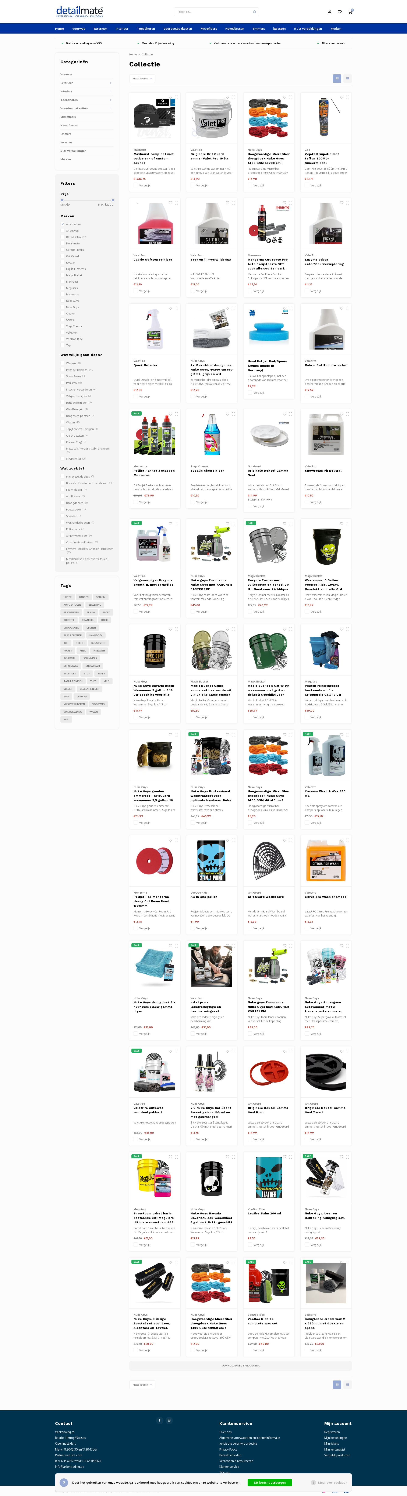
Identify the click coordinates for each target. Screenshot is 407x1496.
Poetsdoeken (76, 509)
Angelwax (72, 230)
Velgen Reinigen (78, 396)
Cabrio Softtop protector (326, 365)
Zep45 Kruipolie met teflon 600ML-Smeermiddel (322, 158)
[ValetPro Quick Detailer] (154, 329)
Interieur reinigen (79, 369)
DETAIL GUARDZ (76, 237)
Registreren (332, 1432)
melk (83, 650)
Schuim (100, 597)
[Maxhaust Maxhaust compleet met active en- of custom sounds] (154, 118)
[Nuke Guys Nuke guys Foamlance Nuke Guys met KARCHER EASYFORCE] (211, 544)
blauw (91, 612)
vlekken (82, 696)
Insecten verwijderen (81, 389)
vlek (66, 696)
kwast (68, 650)
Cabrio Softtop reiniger (153, 259)
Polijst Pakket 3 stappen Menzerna (154, 473)
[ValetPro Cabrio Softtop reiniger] (154, 223)
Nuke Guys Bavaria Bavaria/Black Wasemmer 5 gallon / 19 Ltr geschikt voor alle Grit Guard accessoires (212, 1218)
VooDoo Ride (74, 339)
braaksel (88, 620)
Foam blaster (76, 489)
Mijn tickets (331, 1443)
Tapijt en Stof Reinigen (82, 429)
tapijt (101, 673)
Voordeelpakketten (177, 28)
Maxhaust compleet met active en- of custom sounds (154, 158)
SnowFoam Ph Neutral (323, 470)
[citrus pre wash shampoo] (326, 861)
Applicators (75, 496)
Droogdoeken (77, 503)
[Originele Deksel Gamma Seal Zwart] (326, 1072)
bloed (106, 612)
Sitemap (224, 1472)
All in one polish (204, 896)
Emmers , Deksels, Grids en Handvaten (89, 550)
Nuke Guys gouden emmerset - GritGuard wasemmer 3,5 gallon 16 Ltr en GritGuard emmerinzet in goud (153, 796)
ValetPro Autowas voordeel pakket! (148, 1110)
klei (66, 643)
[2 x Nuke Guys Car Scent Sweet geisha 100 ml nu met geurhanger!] (211, 1072)
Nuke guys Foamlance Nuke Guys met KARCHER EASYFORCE (211, 584)
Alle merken (73, 224)
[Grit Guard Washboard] (269, 861)
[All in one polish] (211, 861)
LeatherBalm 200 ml (265, 1213)
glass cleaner (73, 635)
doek (104, 620)
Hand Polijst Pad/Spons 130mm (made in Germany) (267, 366)
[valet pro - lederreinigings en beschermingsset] (211, 966)
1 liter (68, 597)
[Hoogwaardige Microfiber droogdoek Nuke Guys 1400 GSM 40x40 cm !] (269, 755)
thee (93, 681)
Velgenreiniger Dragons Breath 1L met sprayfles (154, 582)
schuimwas (71, 665)
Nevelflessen (234, 28)
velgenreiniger (89, 688)
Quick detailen (77, 435)
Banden (84, 597)
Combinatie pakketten (82, 542)
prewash (99, 650)
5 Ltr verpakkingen (308, 28)
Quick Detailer (146, 365)
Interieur (122, 28)
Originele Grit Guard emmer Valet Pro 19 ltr (209, 156)
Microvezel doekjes (80, 476)
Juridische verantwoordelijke (238, 1443)
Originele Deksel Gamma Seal (268, 473)
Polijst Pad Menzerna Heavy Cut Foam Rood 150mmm (151, 901)
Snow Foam (75, 376)
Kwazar (70, 262)
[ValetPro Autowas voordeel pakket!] (154, 1072)
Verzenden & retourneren (236, 1461)
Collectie (147, 54)
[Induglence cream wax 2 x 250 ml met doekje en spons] (326, 1283)
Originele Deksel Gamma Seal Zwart (325, 1110)
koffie (80, 643)
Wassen (73, 363)
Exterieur (100, 28)
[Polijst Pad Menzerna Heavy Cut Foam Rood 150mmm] (154, 861)
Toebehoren (146, 28)
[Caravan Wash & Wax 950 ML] (326, 755)
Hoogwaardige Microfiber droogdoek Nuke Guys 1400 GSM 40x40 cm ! (269, 796)
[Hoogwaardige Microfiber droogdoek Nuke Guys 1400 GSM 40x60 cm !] (211, 1283)
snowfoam (93, 665)
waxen (93, 711)
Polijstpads (75, 529)
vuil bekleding (73, 711)
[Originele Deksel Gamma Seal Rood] (269, 1072)
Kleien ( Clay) (76, 442)
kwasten (279, 28)
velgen (68, 688)
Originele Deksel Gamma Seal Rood (268, 1110)
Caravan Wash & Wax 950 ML (325, 793)
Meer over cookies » (332, 1482)
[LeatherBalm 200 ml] (269, 1177)
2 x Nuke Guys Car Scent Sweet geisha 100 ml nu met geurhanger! (211, 1112)
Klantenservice (229, 1466)
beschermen (71, 612)
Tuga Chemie (74, 326)
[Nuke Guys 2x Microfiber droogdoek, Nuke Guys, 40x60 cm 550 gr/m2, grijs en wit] (211, 329)
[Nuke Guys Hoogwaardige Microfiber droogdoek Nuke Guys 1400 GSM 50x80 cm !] (269, 118)
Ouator (70, 313)
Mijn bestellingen (335, 1438)
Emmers (259, 28)
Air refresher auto (79, 535)
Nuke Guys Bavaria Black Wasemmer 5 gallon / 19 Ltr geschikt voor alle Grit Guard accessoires (154, 690)
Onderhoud (76, 459)
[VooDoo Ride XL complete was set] (269, 1283)
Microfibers (209, 28)
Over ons (225, 1432)
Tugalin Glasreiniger (207, 470)
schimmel (70, 658)
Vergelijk (144, 185)
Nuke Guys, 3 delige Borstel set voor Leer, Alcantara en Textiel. (152, 1323)
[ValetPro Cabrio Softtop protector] (326, 329)
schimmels (90, 658)
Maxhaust (72, 281)
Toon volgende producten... (240, 1365)
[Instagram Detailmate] (169, 1420)
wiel (66, 719)
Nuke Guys (72, 300)
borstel (69, 620)
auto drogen (72, 604)
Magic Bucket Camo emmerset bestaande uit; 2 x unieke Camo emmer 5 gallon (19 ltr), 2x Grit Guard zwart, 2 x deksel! (212, 690)
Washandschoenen (80, 522)
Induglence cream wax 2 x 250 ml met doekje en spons (325, 1323)
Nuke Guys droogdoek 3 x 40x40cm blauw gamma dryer (155, 1007)
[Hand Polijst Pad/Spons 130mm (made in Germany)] (269, 329)
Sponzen (73, 516)
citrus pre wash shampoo (326, 896)
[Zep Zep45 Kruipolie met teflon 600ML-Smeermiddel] (326, 118)
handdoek (95, 635)
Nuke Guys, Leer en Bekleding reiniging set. (325, 1216)
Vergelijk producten (337, 1455)
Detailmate (72, 243)
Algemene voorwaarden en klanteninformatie (249, 1438)
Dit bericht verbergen (270, 1482)
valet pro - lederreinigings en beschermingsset (206, 1007)
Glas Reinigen (77, 409)
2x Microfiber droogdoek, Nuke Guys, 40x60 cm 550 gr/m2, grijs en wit (212, 369)
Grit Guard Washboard (266, 896)
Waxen (72, 422)
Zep (68, 345)
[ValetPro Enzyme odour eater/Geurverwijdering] (326, 223)
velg (106, 681)
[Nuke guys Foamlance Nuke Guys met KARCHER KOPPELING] (269, 966)
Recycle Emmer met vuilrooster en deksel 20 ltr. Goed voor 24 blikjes (268, 584)
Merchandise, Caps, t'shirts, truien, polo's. (87, 560)
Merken (335, 28)
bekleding (95, 604)
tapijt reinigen (73, 681)
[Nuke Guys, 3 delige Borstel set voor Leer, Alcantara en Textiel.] (154, 1283)
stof (87, 673)
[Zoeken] (254, 11)
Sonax (70, 319)
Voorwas (78, 28)
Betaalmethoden (230, 1455)
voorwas (98, 704)
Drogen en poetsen (80, 415)
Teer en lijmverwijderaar (211, 259)
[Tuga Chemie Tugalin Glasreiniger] (211, 434)
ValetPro (71, 332)
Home (59, 28)
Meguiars (72, 288)
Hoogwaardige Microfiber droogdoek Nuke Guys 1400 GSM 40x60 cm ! (212, 1323)
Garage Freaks (75, 249)
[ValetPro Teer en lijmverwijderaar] (211, 223)
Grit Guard (72, 256)
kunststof (98, 643)
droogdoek (71, 627)
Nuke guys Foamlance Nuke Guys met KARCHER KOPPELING (268, 1007)
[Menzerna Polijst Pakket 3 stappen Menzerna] (154, 434)
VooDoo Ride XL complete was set (263, 1321)
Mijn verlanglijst (334, 1449)
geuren (91, 627)
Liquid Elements (76, 269)
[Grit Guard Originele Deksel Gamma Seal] (269, 434)
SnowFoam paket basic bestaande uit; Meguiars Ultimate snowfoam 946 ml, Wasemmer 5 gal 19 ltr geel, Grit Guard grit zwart (154, 1218)
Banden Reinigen (79, 402)
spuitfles (70, 673)
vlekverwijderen (74, 704)
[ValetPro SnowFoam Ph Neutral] (326, 434)
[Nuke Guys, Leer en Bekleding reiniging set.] (326, 1177)
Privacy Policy (228, 1449)
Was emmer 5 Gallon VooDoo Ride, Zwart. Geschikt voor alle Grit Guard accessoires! (324, 585)
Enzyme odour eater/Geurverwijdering (324, 262)
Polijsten (74, 383)
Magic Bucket (74, 275)
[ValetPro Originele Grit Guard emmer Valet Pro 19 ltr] (211, 118)
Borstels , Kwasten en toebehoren (89, 483)
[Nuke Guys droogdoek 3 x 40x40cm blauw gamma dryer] (154, 966)
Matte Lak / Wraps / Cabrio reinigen (88, 450)
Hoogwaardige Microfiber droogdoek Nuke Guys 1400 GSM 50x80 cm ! (269, 158)
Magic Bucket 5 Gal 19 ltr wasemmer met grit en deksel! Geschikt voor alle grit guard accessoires (268, 690)
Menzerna (72, 294)
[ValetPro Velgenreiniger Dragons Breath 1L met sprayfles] (154, 544)
